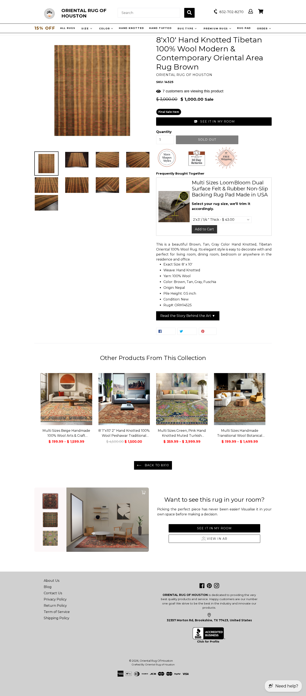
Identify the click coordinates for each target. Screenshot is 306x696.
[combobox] (149, 13)
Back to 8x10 (156, 465)
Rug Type (186, 28)
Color (106, 28)
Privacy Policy (55, 599)
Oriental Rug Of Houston (156, 660)
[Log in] (250, 11)
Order (263, 28)
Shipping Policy (56, 618)
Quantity (164, 132)
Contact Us (53, 593)
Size (86, 28)
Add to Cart (204, 229)
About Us (51, 581)
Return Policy (55, 606)
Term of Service (57, 612)
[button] (214, 121)
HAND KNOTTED (132, 28)
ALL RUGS (68, 28)
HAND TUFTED (161, 28)
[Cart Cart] (260, 11)
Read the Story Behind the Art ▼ (187, 316)
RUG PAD (244, 28)
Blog (48, 587)
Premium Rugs (217, 28)
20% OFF (45, 28)
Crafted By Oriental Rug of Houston (153, 664)
